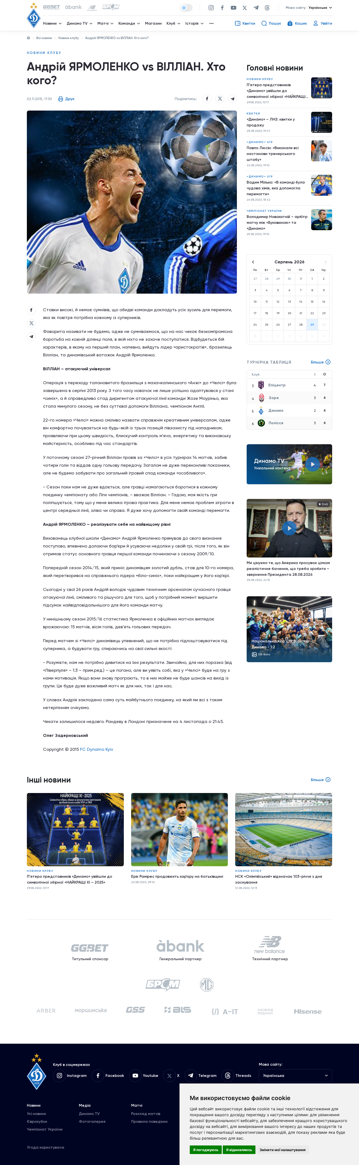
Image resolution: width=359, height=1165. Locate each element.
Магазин (153, 23)
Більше (317, 362)
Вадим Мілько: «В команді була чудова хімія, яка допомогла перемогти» (276, 188)
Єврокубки (37, 1121)
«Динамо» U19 (260, 142)
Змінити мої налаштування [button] (283, 1150)
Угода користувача (45, 1147)
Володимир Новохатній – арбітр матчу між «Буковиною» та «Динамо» (277, 222)
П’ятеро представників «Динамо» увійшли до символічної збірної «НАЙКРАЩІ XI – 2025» (276, 91)
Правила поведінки (149, 1121)
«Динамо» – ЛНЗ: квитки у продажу (271, 122)
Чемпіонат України (264, 211)
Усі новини (36, 1113)
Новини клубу (68, 38)
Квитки (253, 113)
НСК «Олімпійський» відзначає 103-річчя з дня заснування (278, 879)
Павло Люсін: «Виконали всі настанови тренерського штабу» (272, 153)
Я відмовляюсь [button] (239, 1150)
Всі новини (44, 38)
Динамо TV (89, 1113)
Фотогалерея (92, 1121)
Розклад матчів (145, 1113)
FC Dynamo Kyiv (96, 749)
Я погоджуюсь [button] (205, 1150)
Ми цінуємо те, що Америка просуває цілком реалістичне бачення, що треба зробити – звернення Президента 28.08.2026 (288, 568)
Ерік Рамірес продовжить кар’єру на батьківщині (177, 876)
